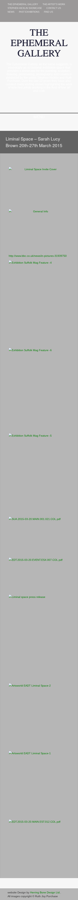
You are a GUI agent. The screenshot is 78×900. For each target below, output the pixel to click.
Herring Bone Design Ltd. (45, 892)
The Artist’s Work (54, 4)
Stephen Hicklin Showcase (25, 8)
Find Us (48, 12)
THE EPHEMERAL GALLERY (39, 42)
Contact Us (53, 8)
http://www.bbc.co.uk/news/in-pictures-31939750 (38, 255)
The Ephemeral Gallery (23, 4)
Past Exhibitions (29, 12)
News (11, 12)
